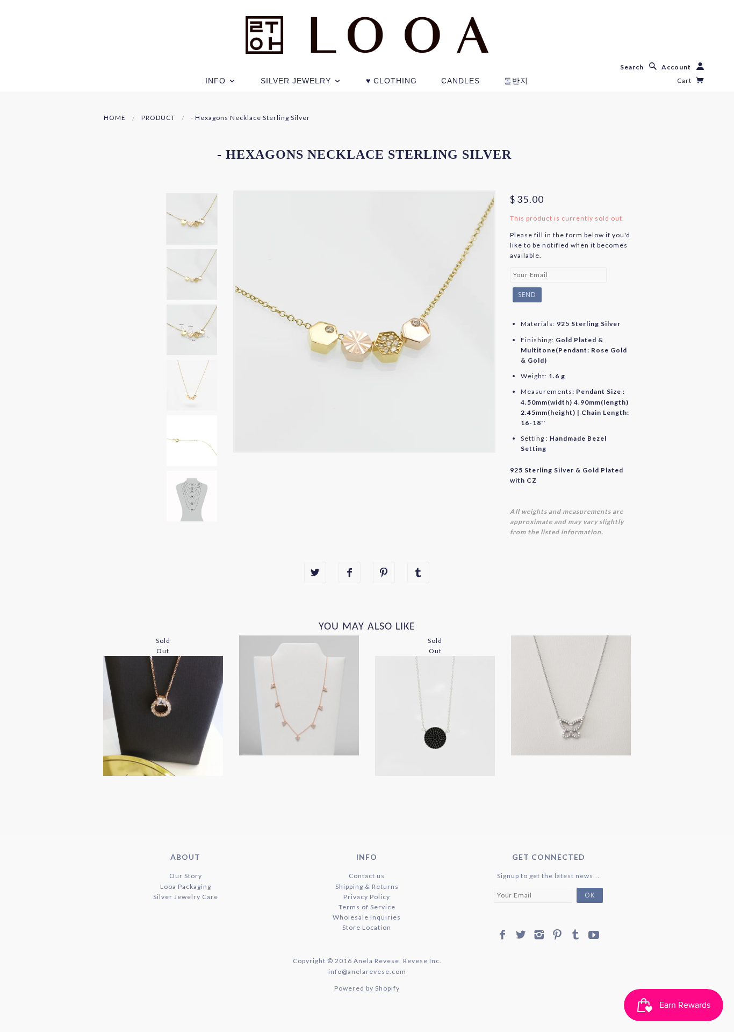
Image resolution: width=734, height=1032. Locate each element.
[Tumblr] (575, 934)
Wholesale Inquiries (367, 917)
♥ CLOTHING (391, 80)
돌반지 (516, 80)
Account (676, 67)
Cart (685, 80)
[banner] (367, 35)
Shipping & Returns (367, 886)
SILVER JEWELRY (297, 80)
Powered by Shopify (367, 988)
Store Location (366, 927)
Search (632, 67)
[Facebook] (502, 934)
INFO (216, 80)
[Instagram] (539, 934)
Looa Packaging (185, 886)
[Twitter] (521, 934)
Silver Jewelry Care (185, 897)
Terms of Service (367, 907)
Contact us (367, 876)
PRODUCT (158, 118)
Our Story (185, 876)
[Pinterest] (557, 934)
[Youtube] (594, 934)
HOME (115, 118)
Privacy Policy (366, 897)
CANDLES (460, 80)
